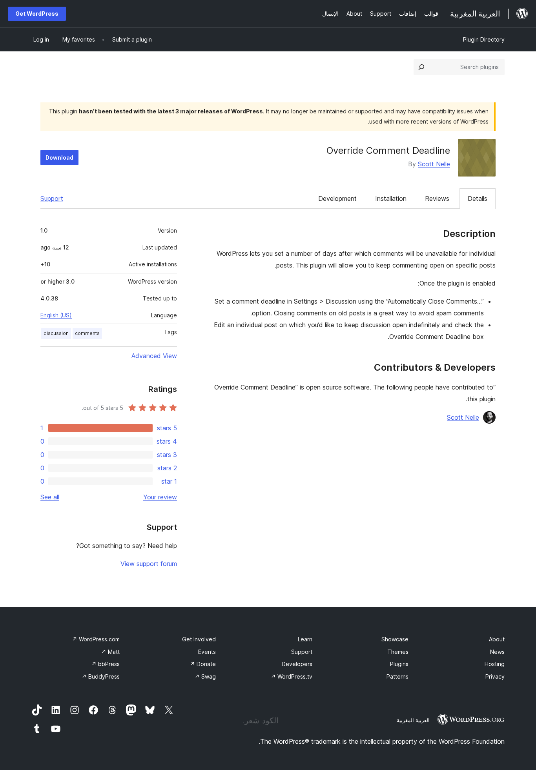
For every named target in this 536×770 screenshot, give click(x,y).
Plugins (399, 664)
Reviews (437, 198)
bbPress (105, 664)
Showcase (394, 639)
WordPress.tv (291, 676)
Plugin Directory (484, 39)
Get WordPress (36, 13)
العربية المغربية (413, 720)
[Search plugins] (421, 67)
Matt (110, 651)
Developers (297, 664)
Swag (205, 676)
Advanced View (154, 356)
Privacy (495, 676)
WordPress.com (96, 639)
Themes (397, 651)
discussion (56, 333)
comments (87, 333)
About (497, 639)
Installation (391, 198)
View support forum (148, 564)
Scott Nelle (434, 164)
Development (337, 198)
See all (49, 497)
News (497, 651)
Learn (305, 639)
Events (207, 651)
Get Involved (199, 639)
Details (477, 198)
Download (59, 157)
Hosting (495, 664)
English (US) (56, 315)
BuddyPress (101, 676)
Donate (203, 664)
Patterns (397, 676)
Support (51, 198)
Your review (160, 497)
